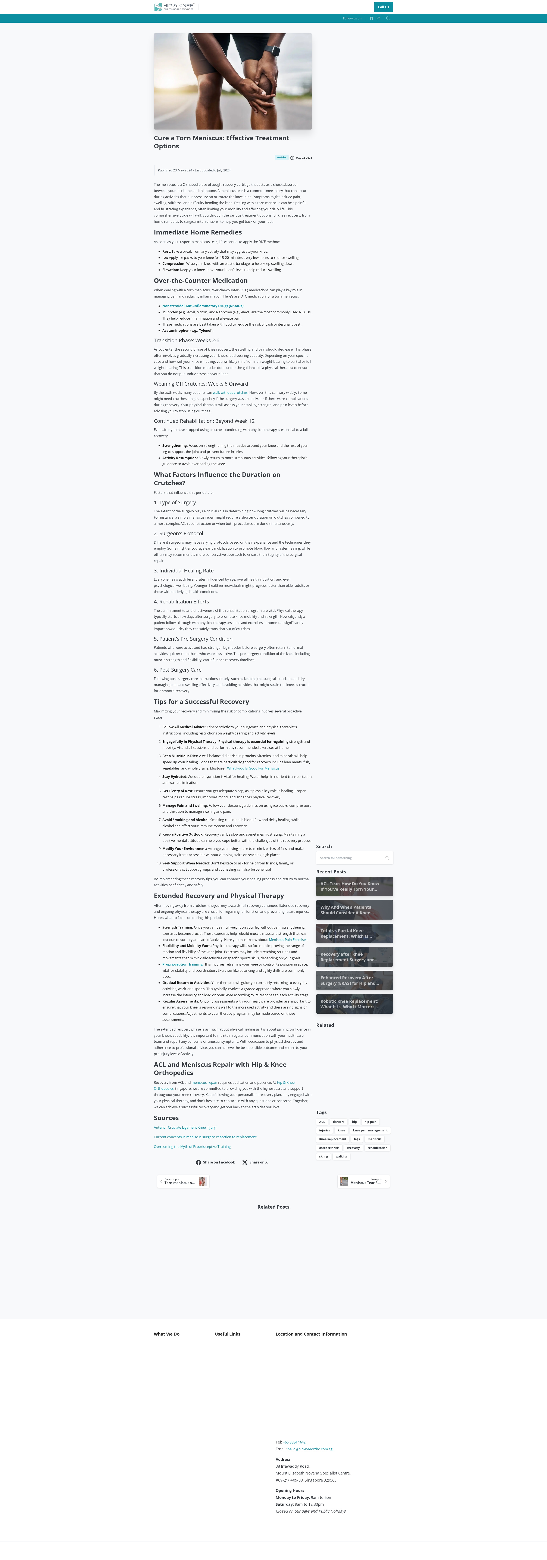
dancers (338, 1122)
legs (357, 1139)
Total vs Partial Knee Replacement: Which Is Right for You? (238, 1280)
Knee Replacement (332, 1139)
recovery (353, 1148)
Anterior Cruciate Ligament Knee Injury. (185, 1127)
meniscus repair (205, 1082)
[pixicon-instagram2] (337, 1530)
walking (341, 1156)
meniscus (374, 1139)
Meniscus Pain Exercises (288, 939)
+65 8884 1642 (294, 1442)
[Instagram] (378, 18)
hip (354, 1122)
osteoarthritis (329, 1148)
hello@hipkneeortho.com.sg (310, 1449)
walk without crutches (230, 392)
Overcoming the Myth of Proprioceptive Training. (192, 1146)
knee (341, 1130)
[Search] (388, 18)
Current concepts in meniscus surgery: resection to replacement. (205, 1137)
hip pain (370, 1122)
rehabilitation (378, 1148)
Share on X (259, 1162)
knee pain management (370, 1130)
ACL (322, 1122)
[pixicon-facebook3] (330, 1530)
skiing (323, 1156)
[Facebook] (371, 18)
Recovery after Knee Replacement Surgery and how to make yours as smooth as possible (301, 1278)
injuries (324, 1130)
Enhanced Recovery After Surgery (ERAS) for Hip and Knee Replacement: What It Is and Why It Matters (364, 1278)
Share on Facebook (219, 1162)
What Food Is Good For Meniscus (253, 768)
